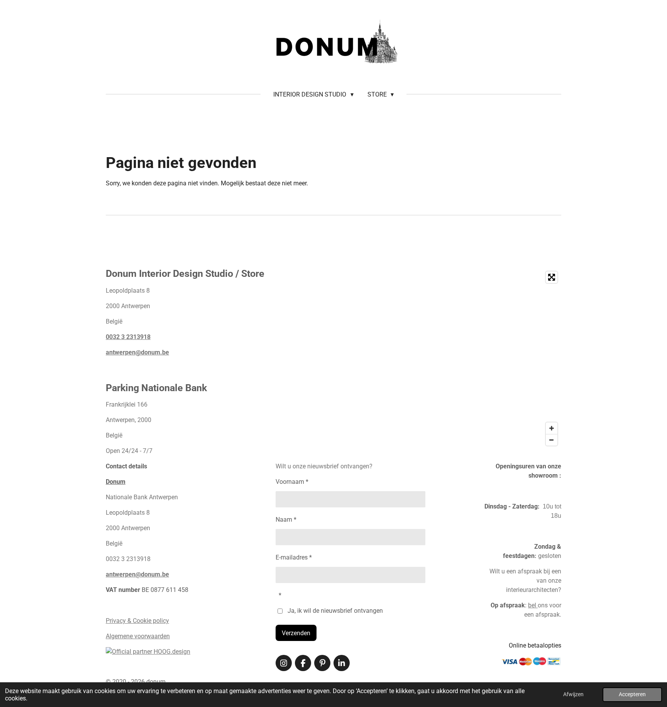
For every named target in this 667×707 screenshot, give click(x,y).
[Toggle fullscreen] (551, 277)
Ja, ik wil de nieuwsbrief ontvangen (335, 610)
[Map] (460, 358)
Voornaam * (292, 481)
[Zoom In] (551, 428)
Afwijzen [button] (573, 694)
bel (533, 605)
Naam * (286, 519)
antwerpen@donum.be (137, 352)
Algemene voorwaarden (138, 636)
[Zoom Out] (551, 440)
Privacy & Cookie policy (137, 620)
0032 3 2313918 (128, 337)
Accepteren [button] (632, 694)
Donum (115, 481)
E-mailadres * (294, 557)
